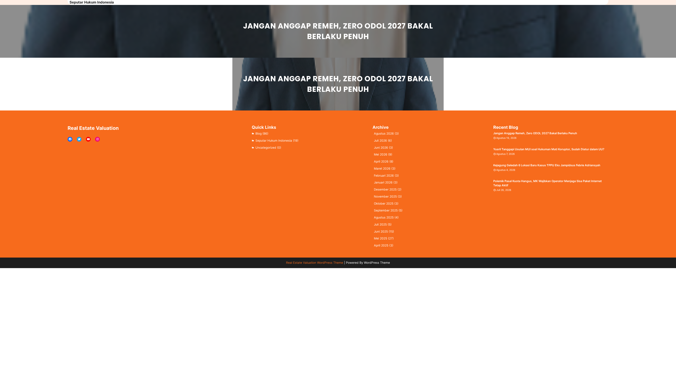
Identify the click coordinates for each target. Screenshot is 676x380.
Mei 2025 (380, 238)
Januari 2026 (383, 182)
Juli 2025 (380, 224)
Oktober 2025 (383, 203)
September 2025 (386, 210)
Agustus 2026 (384, 133)
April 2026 (381, 161)
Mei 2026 (380, 154)
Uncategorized (265, 147)
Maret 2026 (382, 168)
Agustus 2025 (384, 217)
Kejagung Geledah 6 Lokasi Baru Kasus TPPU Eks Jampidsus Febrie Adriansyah (546, 165)
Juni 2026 (381, 147)
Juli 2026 (380, 140)
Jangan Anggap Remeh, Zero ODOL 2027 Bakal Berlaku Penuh (535, 133)
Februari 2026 (384, 175)
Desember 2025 (385, 189)
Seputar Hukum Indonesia (92, 2)
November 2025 (385, 196)
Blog (258, 133)
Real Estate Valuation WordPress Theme (314, 262)
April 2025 (381, 245)
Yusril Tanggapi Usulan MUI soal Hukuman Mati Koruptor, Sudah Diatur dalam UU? (548, 149)
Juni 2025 (381, 231)
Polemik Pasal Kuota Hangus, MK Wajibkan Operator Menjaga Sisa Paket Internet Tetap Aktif (547, 183)
